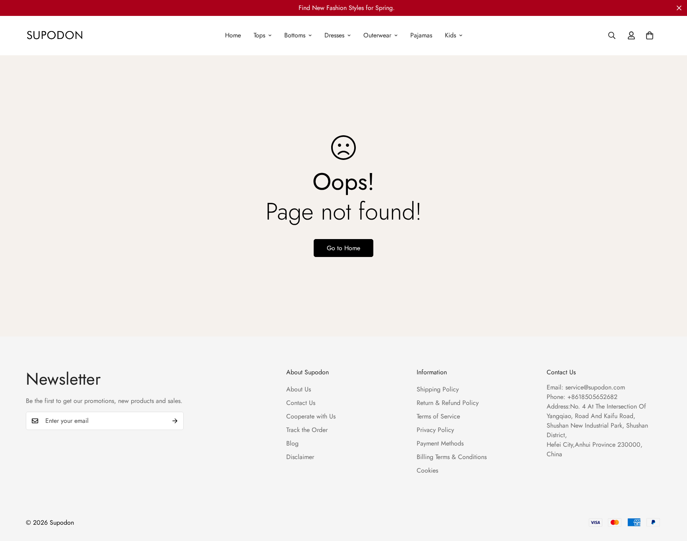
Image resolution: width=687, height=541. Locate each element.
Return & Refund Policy (448, 402)
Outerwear (377, 35)
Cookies (427, 470)
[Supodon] (54, 35)
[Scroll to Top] (671, 497)
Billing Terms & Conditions (452, 456)
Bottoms (294, 35)
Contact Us (300, 402)
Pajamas (421, 35)
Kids (450, 35)
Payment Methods (440, 443)
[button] (649, 35)
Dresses (334, 35)
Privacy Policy (435, 429)
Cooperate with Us (311, 416)
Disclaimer (300, 456)
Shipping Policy (438, 389)
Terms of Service (438, 416)
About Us (298, 389)
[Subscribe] (175, 421)
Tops (259, 35)
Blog (292, 443)
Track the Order (307, 429)
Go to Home (343, 248)
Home (233, 35)
